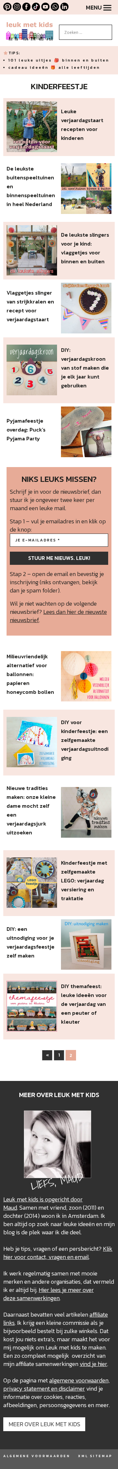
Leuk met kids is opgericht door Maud (43, 1203)
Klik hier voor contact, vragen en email (57, 1252)
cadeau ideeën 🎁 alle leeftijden (54, 67)
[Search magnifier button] (107, 29)
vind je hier (93, 1363)
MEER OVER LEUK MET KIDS (44, 1424)
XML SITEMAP (95, 1456)
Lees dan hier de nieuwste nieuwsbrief (58, 615)
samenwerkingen (38, 1298)
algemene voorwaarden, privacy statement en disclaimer (56, 1384)
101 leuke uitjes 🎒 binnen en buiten (58, 60)
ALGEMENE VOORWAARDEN (36, 1456)
